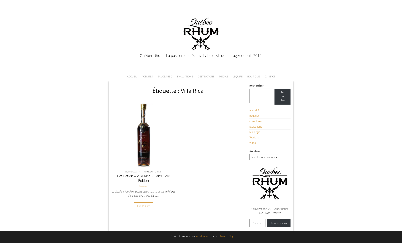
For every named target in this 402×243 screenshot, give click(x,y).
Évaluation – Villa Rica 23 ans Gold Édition (143, 178)
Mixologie (254, 132)
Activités (147, 76)
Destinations (206, 76)
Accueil (132, 76)
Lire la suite (143, 206)
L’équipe (238, 76)
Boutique (253, 76)
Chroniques (255, 121)
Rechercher (256, 85)
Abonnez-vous (279, 223)
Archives (254, 151)
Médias (223, 76)
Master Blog (226, 236)
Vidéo (252, 143)
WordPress (202, 236)
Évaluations (185, 76)
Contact (269, 76)
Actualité (254, 110)
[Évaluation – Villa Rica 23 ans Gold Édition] (143, 135)
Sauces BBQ (165, 76)
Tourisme (254, 137)
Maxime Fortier (154, 172)
